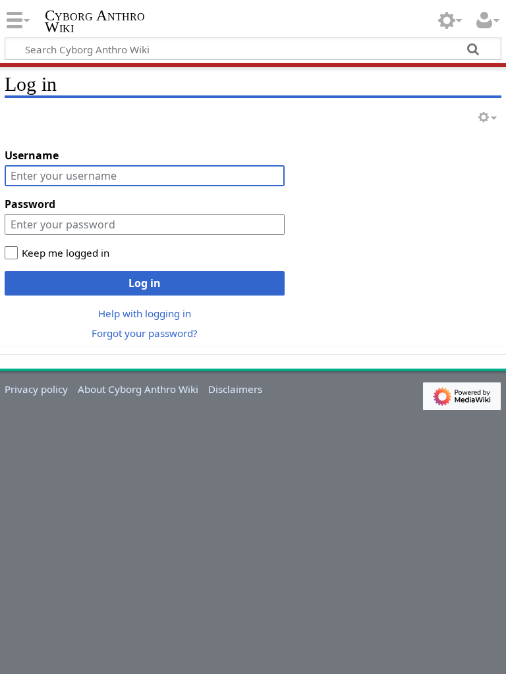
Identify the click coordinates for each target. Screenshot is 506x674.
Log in (144, 283)
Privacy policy (36, 389)
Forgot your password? (145, 333)
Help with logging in (144, 313)
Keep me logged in (65, 252)
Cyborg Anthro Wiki (95, 22)
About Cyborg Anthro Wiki (138, 389)
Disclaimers (235, 389)
